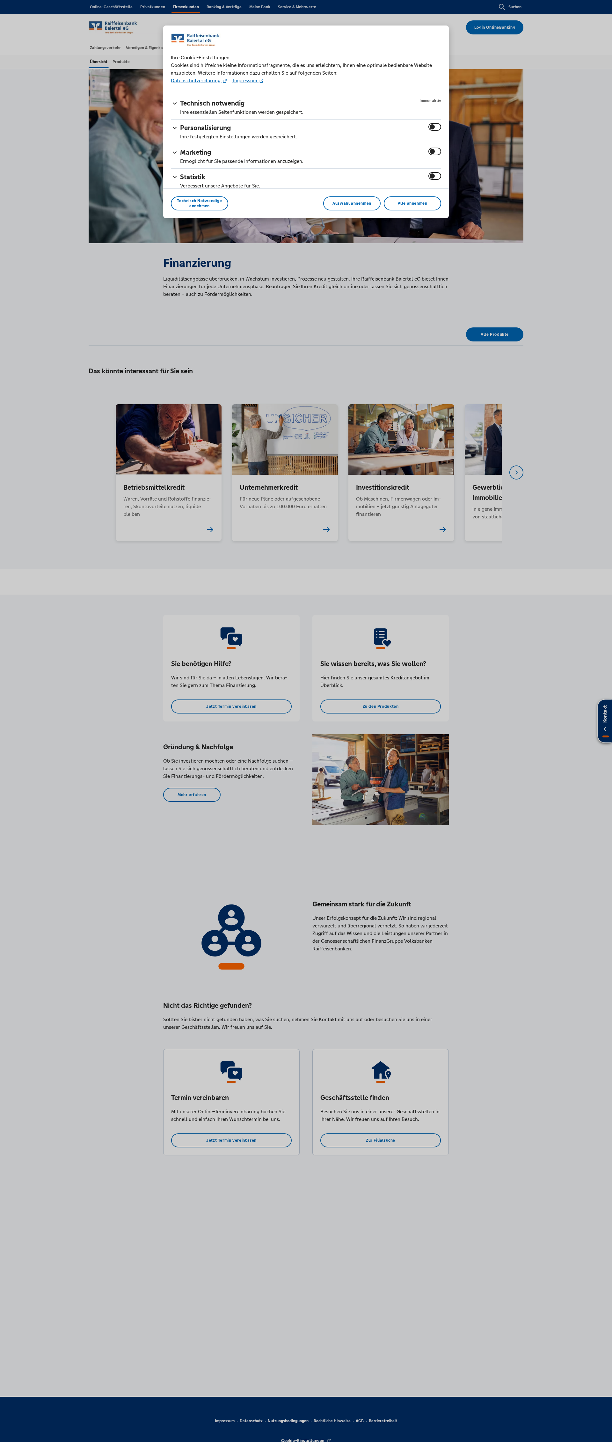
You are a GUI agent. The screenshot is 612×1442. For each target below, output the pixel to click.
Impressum (245, 80)
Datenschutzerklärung (196, 80)
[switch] (434, 127)
